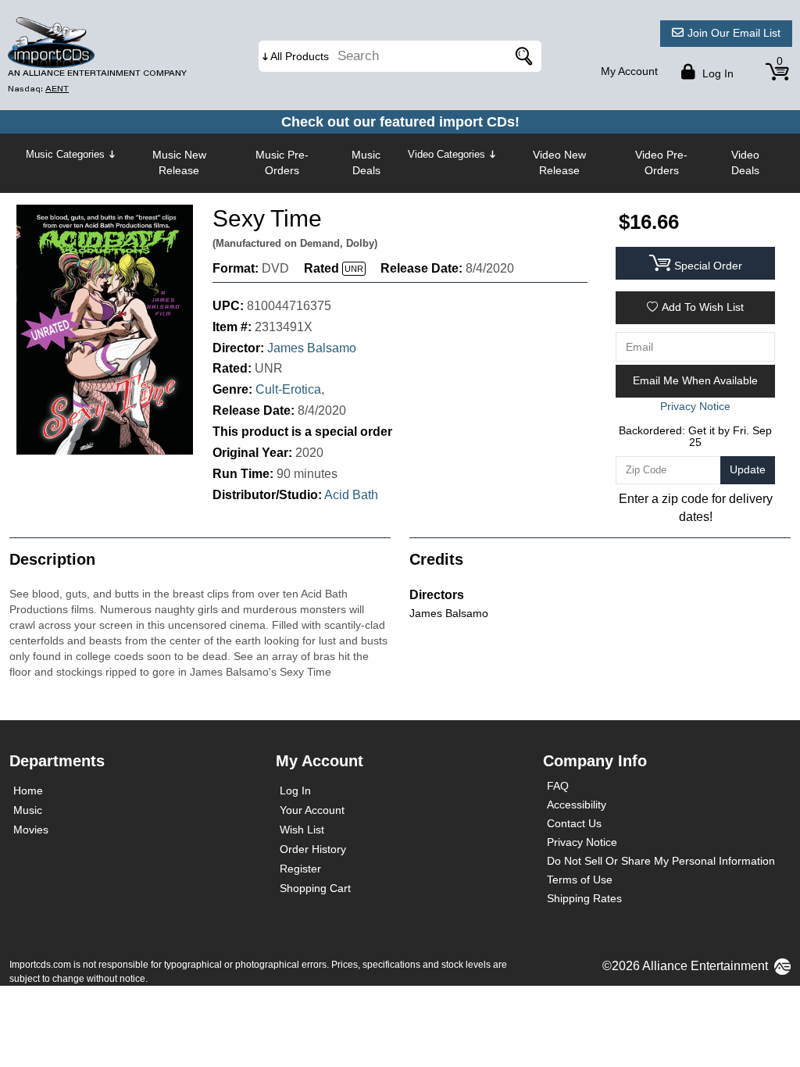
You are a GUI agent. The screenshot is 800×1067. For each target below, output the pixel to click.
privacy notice (695, 406)
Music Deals (366, 162)
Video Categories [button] (446, 154)
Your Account (312, 810)
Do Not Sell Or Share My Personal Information (661, 861)
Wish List (302, 829)
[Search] (521, 56)
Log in (716, 73)
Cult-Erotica (288, 389)
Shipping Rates (584, 898)
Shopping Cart (315, 888)
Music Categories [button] (65, 154)
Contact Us (574, 823)
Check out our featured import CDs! (400, 122)
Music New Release (179, 162)
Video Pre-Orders (661, 162)
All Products (299, 56)
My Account (629, 71)
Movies (30, 829)
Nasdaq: (38, 89)
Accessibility (576, 804)
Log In (295, 790)
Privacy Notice (582, 842)
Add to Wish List (703, 307)
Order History (313, 849)
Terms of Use (579, 879)
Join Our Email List (734, 33)
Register (300, 868)
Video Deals (745, 162)
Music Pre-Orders (282, 162)
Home (28, 790)
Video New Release (559, 162)
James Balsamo (311, 348)
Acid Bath (351, 494)
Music (27, 810)
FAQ (558, 786)
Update (748, 469)
